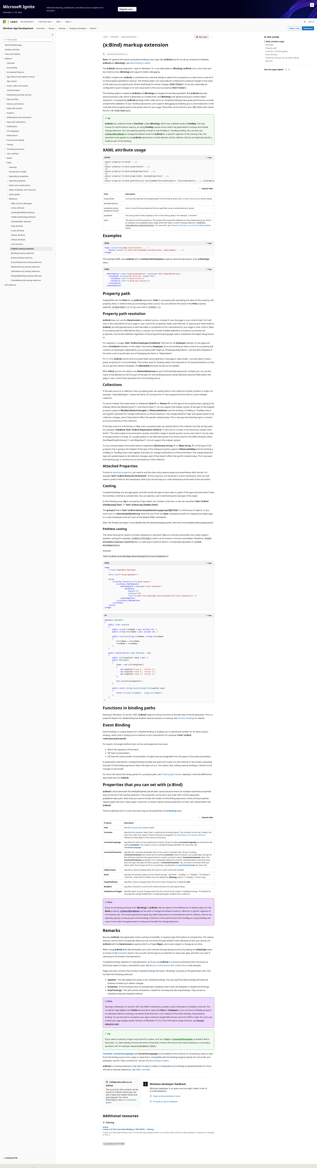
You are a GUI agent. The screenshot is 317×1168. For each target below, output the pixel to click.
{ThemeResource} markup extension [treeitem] (26, 280)
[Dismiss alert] (312, 5)
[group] (158, 171)
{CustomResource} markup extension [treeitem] (26, 262)
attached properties (122, 472)
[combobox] (28, 40)
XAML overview (143, 1069)
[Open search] (304, 21)
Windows (115, 37)
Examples (122, 953)
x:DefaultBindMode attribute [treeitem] (23, 212)
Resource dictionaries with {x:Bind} (166, 965)
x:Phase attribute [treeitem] (18, 239)
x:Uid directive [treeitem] (17, 244)
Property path (194, 199)
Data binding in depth (140, 63)
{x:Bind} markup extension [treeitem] (22, 248)
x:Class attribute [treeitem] (17, 208)
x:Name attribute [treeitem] (18, 235)
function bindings (186, 718)
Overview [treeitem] (11, 63)
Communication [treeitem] (13, 90)
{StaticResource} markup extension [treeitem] (25, 271)
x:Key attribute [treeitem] (17, 226)
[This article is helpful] (286, 69)
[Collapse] (52, 35)
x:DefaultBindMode (114, 134)
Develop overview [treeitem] (12, 49)
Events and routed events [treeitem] (19, 185)
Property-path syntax (171, 774)
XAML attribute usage (274, 41)
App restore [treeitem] (12, 81)
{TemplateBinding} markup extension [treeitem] (26, 276)
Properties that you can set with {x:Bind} (187, 225)
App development (129, 37)
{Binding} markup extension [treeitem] (22, 253)
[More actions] (212, 37)
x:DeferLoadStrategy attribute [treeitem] (23, 217)
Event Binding (271, 54)
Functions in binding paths (276, 51)
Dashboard (308, 28)
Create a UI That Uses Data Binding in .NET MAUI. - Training (128, 1129)
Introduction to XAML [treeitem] (17, 171)
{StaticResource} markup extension (191, 835)
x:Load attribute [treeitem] (17, 230)
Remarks (269, 61)
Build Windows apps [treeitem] (13, 45)
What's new (295, 28)
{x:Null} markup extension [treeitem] (21, 258)
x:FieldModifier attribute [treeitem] (21, 221)
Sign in (311, 21)
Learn (105, 37)
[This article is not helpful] (289, 69)
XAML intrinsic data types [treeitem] (21, 203)
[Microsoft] (4, 21)
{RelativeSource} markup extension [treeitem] (25, 267)
